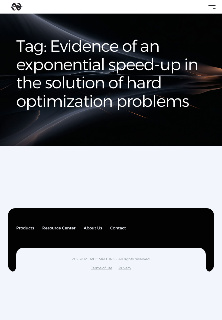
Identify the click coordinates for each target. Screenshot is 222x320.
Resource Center (59, 228)
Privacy (125, 268)
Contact (118, 228)
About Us (93, 228)
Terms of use (101, 268)
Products (25, 228)
